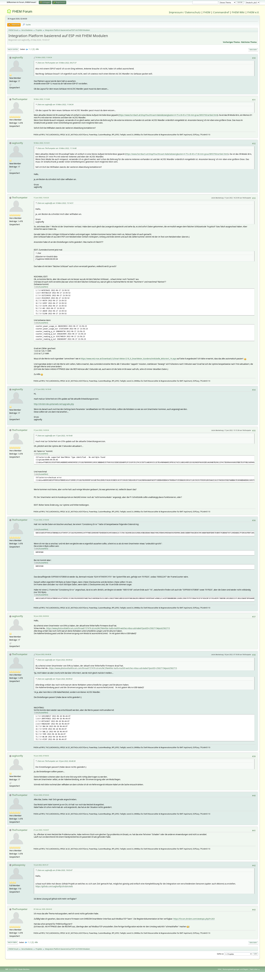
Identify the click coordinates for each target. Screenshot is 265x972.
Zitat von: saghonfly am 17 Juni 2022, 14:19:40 (55, 435)
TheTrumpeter (19, 99)
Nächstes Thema (249, 42)
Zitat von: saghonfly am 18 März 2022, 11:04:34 (55, 104)
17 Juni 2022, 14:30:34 (41, 430)
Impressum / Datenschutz (185, 12)
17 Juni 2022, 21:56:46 (41, 520)
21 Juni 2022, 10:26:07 (41, 830)
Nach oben (12, 942)
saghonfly (17, 57)
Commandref (221, 12)
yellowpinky (18, 864)
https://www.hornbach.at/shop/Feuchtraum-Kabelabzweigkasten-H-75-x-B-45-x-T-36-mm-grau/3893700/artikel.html (168, 115)
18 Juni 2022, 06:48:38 (43, 654)
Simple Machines (24, 969)
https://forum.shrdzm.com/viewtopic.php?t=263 (194, 919)
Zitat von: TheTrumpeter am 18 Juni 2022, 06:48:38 (56, 761)
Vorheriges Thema (231, 42)
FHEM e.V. (253, 12)
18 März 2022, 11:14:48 (42, 99)
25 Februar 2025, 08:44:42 (43, 909)
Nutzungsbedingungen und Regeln (235, 969)
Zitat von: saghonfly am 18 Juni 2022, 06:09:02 (55, 660)
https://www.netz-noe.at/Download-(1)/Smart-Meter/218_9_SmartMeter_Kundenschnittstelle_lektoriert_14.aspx (129, 358)
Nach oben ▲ (255, 969)
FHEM (206, 12)
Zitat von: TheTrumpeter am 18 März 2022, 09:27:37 (57, 63)
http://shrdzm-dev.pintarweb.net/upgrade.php (54, 404)
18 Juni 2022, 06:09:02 (41, 616)
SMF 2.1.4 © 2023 (11, 969)
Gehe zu (220, 954)
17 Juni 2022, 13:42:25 (41, 198)
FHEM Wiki (238, 12)
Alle (37, 49)
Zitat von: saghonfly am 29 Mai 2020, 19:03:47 (55, 870)
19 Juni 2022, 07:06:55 (41, 756)
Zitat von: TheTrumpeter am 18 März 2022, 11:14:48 (57, 148)
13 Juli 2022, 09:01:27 (41, 865)
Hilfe (219, 969)
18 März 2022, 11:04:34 (44, 57)
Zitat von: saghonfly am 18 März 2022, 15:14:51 (55, 203)
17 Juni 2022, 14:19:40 (43, 389)
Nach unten (13, 49)
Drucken (253, 50)
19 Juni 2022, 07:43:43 (41, 795)
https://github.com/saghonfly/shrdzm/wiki (54, 886)
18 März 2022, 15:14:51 (42, 143)
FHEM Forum (22, 11)
